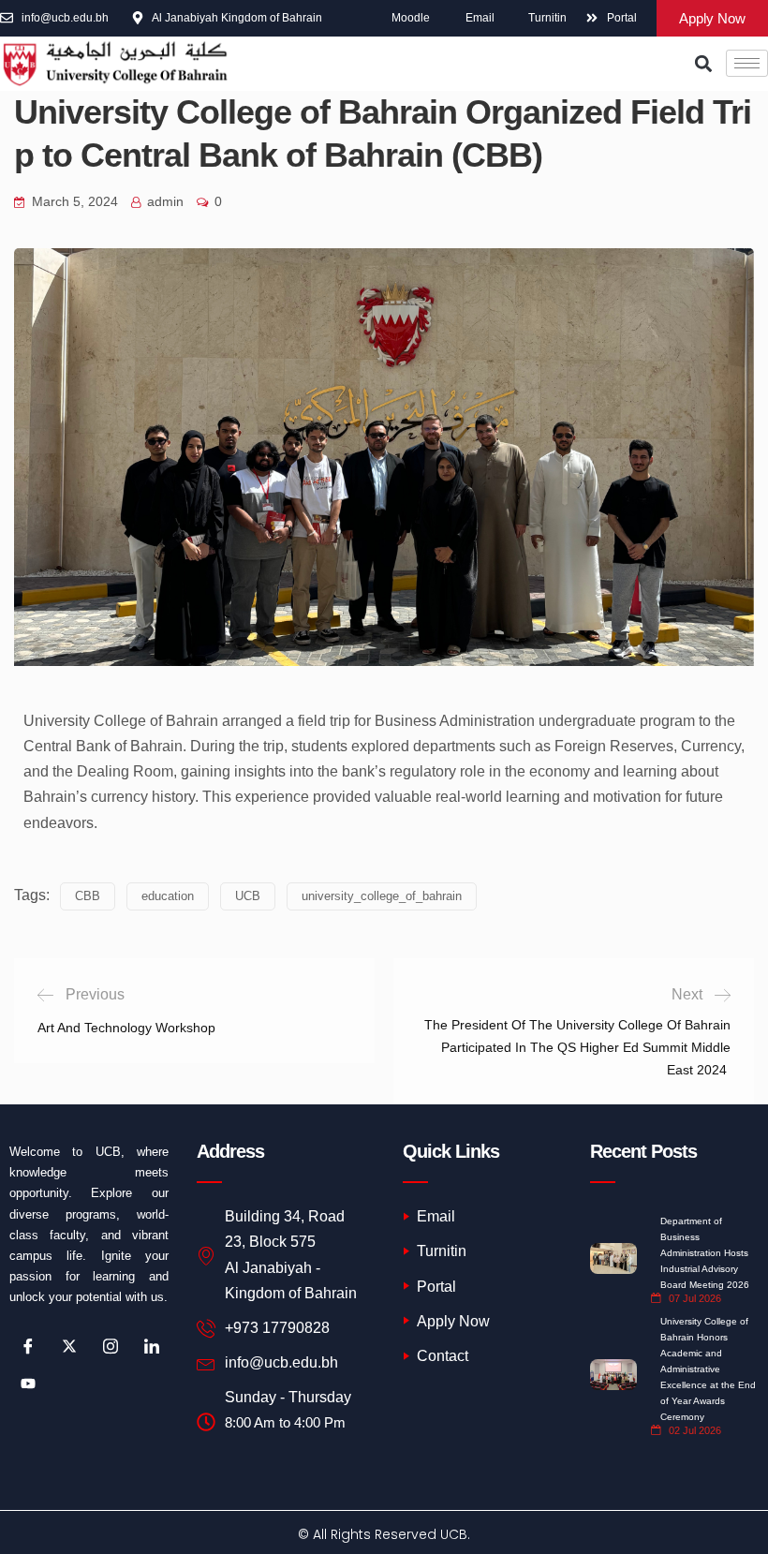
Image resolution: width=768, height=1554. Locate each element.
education (167, 896)
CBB (87, 896)
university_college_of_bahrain (382, 896)
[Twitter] (69, 1346)
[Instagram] (110, 1346)
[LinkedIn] (152, 1346)
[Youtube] (28, 1383)
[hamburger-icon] (747, 63)
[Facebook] (28, 1346)
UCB (247, 896)
